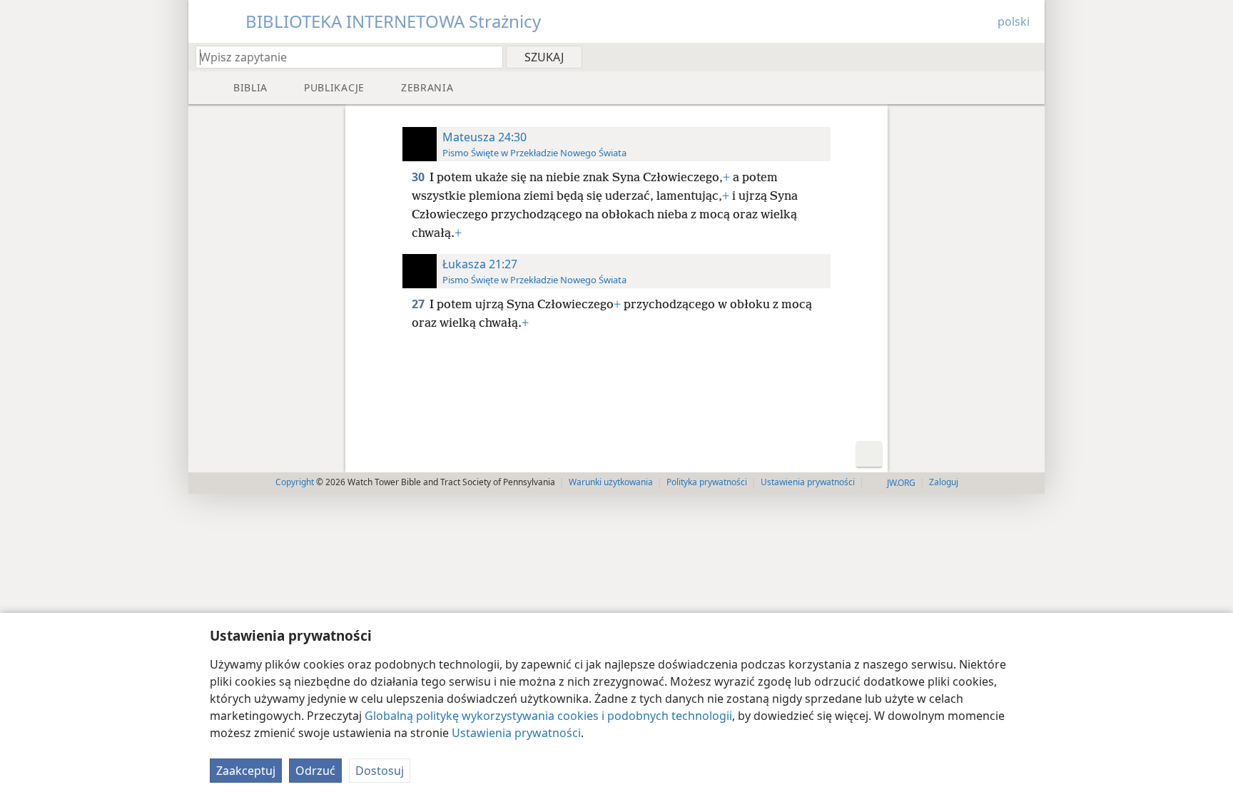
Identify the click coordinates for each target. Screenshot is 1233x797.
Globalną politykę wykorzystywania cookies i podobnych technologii (548, 716)
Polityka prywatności (706, 482)
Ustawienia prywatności (516, 733)
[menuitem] (1028, 56)
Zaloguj (943, 482)
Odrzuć (315, 770)
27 (419, 304)
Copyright (294, 482)
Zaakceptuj (245, 770)
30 (419, 177)
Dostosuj (379, 770)
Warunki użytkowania (611, 482)
